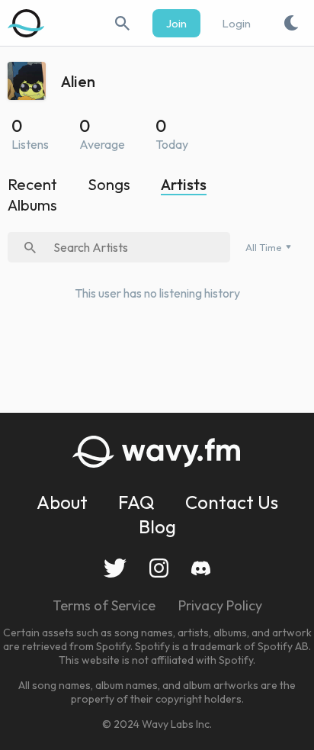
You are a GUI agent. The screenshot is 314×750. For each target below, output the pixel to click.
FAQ (136, 502)
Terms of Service (104, 605)
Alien (78, 81)
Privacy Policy (220, 605)
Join (176, 23)
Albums (32, 204)
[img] (27, 23)
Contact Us (231, 502)
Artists (184, 184)
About (62, 502)
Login (236, 23)
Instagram (159, 568)
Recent (32, 184)
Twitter (115, 568)
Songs (109, 184)
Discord (200, 568)
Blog (157, 526)
